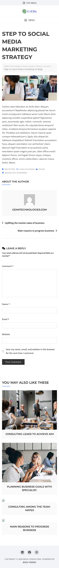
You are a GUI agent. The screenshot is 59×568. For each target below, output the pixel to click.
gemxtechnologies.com (29, 209)
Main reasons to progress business (36, 230)
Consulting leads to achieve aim (29, 434)
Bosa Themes (29, 562)
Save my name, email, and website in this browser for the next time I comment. (30, 351)
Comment (7, 266)
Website (6, 334)
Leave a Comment (26, 168)
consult (41, 169)
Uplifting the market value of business (24, 222)
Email (5, 319)
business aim (10, 172)
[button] (29, 20)
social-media (22, 172)
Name (6, 304)
